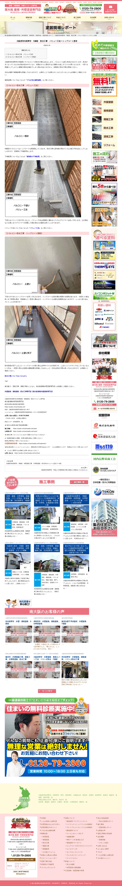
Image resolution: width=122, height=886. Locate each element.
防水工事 (46, 843)
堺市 (35, 654)
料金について (61, 18)
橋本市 (13, 654)
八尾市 (7, 543)
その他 (76, 543)
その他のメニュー (104, 858)
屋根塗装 (50, 493)
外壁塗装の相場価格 (74, 867)
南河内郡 (64, 618)
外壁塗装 (27, 493)
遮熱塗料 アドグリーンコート (77, 821)
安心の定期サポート (106, 821)
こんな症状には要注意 (49, 821)
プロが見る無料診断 (48, 830)
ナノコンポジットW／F (75, 833)
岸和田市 (40, 618)
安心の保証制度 (103, 818)
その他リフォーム (49, 852)
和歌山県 (8, 654)
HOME (13, 18)
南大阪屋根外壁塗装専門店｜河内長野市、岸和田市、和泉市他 (53, 883)
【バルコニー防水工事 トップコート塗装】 (21, 57)
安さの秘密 (71, 864)
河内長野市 (12, 493)
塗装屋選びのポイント (49, 827)
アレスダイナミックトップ (76, 855)
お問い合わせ (109, 18)
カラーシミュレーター (49, 858)
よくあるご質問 (103, 849)
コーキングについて (48, 867)
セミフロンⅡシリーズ (74, 852)
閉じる (27, 50)
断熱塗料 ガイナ (72, 830)
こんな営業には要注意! (106, 855)
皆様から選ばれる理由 (49, 855)
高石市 (40, 493)
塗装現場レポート (105, 827)
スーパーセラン (72, 858)
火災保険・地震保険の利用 (74, 870)
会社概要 (93, 18)
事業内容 (29, 18)
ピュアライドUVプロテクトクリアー (80, 846)
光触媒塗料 (71, 836)
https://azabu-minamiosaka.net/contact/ (27, 453)
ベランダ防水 (20, 493)
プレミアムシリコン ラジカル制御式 (79, 827)
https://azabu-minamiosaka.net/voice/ (25, 431)
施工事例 (77, 18)
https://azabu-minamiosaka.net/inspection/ (32, 443)
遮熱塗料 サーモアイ (74, 843)
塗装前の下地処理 (47, 864)
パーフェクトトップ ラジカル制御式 (79, 824)
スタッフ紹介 (104, 843)
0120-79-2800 (24, 415)
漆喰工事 (46, 846)
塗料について (70, 818)
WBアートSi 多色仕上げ (75, 840)
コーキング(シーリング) (20, 543)
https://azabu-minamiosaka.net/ (15, 407)
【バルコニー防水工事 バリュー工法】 (20, 54)
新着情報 (102, 840)
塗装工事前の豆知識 (105, 833)
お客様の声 (102, 830)
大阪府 (7, 493)
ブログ (100, 852)
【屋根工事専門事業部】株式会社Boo (21, 872)
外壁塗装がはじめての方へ (50, 824)
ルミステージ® (72, 849)
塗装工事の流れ (45, 18)
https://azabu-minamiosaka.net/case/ (25, 428)
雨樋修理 (46, 849)
